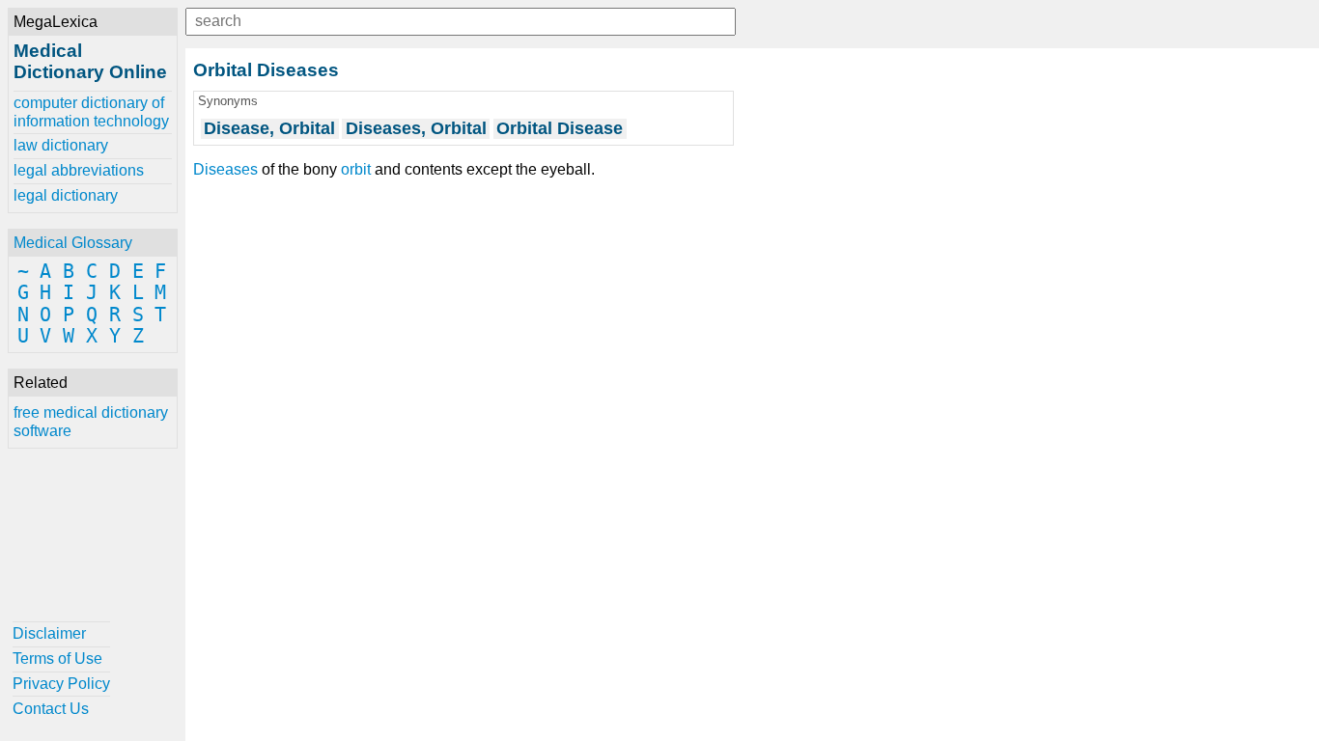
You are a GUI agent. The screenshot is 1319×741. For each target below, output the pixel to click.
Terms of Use (57, 658)
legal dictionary (66, 195)
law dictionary (61, 145)
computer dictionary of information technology (91, 111)
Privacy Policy (61, 683)
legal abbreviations (79, 170)
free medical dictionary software (91, 421)
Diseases (225, 169)
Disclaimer (49, 633)
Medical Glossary (73, 242)
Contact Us (51, 708)
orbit (356, 169)
